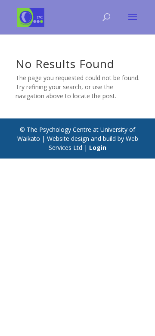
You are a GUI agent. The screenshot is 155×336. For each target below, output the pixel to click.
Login (97, 147)
